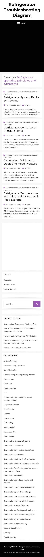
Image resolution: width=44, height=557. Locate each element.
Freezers (7, 414)
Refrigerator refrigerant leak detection (19, 501)
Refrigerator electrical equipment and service (21, 463)
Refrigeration (9, 436)
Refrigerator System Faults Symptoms (21, 99)
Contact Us (8, 280)
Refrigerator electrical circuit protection (19, 459)
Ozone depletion (10, 432)
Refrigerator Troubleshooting (15, 523)
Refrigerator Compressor (13, 445)
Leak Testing (8, 423)
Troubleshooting (10, 537)
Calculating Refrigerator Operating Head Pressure (20, 162)
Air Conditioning (10, 361)
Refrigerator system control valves (17, 519)
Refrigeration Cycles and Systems (17, 441)
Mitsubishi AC (9, 427)
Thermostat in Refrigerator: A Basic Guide (20, 336)
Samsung (7, 533)
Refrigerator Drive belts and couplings (19, 450)
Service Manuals (10, 289)
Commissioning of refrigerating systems (19, 375)
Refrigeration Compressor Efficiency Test (20, 324)
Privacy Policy (9, 285)
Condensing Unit (10, 388)
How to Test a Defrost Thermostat (17, 348)
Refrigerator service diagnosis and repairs (20, 510)
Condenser (8, 384)
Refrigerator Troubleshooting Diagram (22, 10)
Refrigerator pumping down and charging (20, 496)
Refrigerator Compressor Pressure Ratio (20, 129)
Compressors (9, 379)
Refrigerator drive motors (14, 454)
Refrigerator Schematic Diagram (16, 505)
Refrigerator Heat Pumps (13, 475)
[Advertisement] (22, 48)
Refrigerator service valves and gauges (19, 514)
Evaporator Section (11, 405)
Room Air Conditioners (12, 528)
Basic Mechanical (10, 370)
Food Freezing (9, 409)
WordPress (36, 552)
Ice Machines (9, 418)
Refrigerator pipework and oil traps (17, 492)
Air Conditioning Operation (14, 365)
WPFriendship (20, 552)
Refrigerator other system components (19, 487)
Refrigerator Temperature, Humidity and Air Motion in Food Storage (22, 196)
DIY (5, 393)
